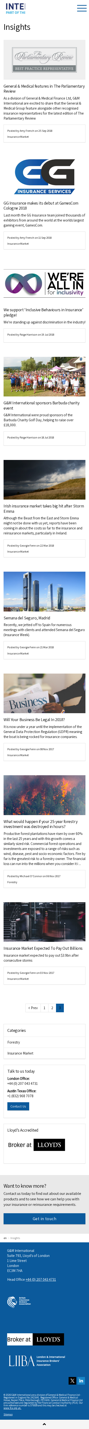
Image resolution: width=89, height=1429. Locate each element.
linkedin (81, 1381)
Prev (34, 1008)
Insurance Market (18, 136)
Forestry (12, 882)
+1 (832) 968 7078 (20, 1096)
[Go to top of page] (44, 1424)
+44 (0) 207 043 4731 (22, 1083)
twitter (72, 1381)
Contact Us (18, 1106)
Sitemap (8, 1414)
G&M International (14, 8)
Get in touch (44, 1218)
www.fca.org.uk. (12, 1408)
